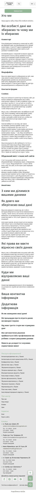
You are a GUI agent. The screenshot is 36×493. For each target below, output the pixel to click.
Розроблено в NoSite (18, 491)
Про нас (4, 399)
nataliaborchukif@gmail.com (12, 448)
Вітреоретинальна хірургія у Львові (12, 373)
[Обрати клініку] (30, 472)
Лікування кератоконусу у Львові (12, 381)
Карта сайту (5, 417)
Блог (2, 414)
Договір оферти (24, 485)
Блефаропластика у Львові (10, 362)
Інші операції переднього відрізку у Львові (15, 392)
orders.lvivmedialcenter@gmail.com (15, 426)
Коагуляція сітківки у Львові (10, 375)
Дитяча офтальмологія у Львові (11, 378)
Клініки (3, 404)
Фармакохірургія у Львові (9, 386)
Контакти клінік (9, 3)
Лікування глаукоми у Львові (10, 384)
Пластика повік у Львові (9, 389)
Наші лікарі (5, 402)
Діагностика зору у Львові (10, 365)
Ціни (2, 407)
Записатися (18, 11)
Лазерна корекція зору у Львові (11, 370)
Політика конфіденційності (9, 485)
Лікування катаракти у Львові (11, 367)
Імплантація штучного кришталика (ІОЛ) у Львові (17, 359)
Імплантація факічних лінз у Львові (12, 356)
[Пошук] (19, 4)
